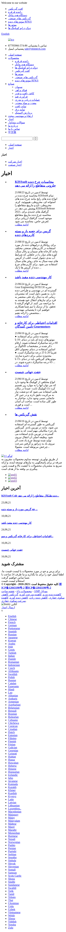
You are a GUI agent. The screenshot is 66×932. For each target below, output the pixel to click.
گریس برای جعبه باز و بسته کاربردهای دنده (33, 233)
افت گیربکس (15, 8)
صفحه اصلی (15, 54)
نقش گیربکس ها (26, 414)
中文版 (12, 132)
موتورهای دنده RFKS (20, 21)
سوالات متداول (16, 122)
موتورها (12, 24)
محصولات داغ (24, 591)
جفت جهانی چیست (28, 372)
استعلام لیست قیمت (12, 580)
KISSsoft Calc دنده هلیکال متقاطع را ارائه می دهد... (30, 495)
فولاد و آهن (21, 90)
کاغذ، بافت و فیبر (24, 93)
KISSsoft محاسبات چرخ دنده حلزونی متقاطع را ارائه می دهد (35, 183)
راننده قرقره (15, 12)
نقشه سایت (7, 591)
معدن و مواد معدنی (25, 103)
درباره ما (13, 125)
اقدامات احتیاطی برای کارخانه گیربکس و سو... (27, 536)
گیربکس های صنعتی (19, 18)
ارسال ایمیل (8, 607)
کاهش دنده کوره (19, 597)
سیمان (18, 87)
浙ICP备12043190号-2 (38, 587)
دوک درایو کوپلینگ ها (19, 28)
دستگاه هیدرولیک (17, 15)
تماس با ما (14, 128)
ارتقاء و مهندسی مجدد (20, 116)
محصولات (13, 58)
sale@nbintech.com (35, 48)
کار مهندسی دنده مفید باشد (33, 277)
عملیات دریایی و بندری (27, 99)
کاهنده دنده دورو (52, 594)
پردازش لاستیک (23, 112)
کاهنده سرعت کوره (31, 594)
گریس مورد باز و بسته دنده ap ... (19, 509)
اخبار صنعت (14, 164)
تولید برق (20, 109)
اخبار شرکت (15, 161)
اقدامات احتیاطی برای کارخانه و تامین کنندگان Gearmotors (36, 324)
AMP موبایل (41, 591)
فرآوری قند (21, 96)
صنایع (11, 83)
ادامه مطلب (21, 224)
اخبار (11, 119)
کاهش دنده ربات (38, 597)
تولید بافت (20, 106)
